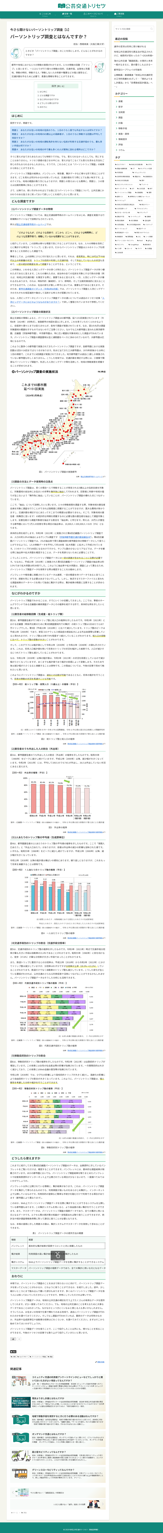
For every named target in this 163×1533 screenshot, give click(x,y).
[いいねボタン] (13, 1339)
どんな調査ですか (47, 95)
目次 (54, 86)
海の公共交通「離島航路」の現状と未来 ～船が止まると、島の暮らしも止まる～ (133, 62)
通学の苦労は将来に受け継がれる (130, 46)
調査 (14, 1352)
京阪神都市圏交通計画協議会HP (75, 537)
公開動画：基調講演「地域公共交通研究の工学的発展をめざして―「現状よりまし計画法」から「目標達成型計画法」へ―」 (133, 80)
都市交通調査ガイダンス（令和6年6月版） (39, 288)
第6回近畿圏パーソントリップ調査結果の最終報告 (85, 744)
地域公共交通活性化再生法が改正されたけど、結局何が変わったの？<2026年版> (133, 53)
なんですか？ (23, 1357)
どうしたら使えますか (49, 103)
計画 (14, 1357)
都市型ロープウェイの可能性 (128, 69)
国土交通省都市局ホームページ (32, 224)
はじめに (43, 91)
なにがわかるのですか (49, 99)
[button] (152, 28)
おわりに (43, 106)
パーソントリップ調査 (39, 1357)
